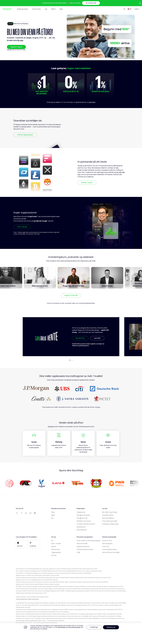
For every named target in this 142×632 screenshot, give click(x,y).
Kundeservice (81, 527)
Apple (53, 515)
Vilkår (78, 552)
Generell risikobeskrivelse (85, 549)
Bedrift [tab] (53, 9)
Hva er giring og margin (109, 521)
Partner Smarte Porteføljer (111, 552)
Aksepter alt (111, 627)
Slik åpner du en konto (84, 521)
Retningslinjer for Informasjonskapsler (69, 627)
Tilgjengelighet (56, 552)
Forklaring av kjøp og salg (110, 524)
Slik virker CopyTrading (109, 512)
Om (52, 540)
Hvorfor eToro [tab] (36, 9)
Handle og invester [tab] (22, 9)
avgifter (126, 58)
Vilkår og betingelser (33, 599)
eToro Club (105, 546)
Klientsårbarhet (82, 530)
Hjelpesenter (81, 512)
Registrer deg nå (16, 47)
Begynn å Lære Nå (71, 295)
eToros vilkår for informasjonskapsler (89, 540)
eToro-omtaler (56, 543)
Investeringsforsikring (109, 549)
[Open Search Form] (124, 9)
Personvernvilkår (82, 543)
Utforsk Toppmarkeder (25, 135)
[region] (71, 627)
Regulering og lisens (83, 546)
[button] (70, 360)
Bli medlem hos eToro (83, 343)
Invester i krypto (87, 182)
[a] (17, 513)
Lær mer (102, 343)
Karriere (53, 546)
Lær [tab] (46, 9)
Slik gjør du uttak (82, 518)
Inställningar (94, 627)
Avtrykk (53, 555)
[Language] (129, 9)
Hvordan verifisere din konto (86, 524)
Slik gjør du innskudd (83, 515)
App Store (20, 546)
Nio (52, 518)
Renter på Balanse (108, 518)
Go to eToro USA (91, 3)
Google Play (33, 546)
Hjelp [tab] (61, 9)
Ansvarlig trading (107, 515)
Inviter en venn (107, 540)
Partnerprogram (107, 543)
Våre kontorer (55, 549)
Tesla (53, 512)
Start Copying (22, 227)
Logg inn (136, 9)
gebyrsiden (92, 102)
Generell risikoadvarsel (22, 599)
